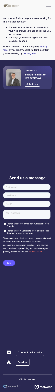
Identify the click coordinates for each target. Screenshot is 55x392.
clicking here (29, 53)
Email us (22, 362)
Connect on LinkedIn (30, 352)
